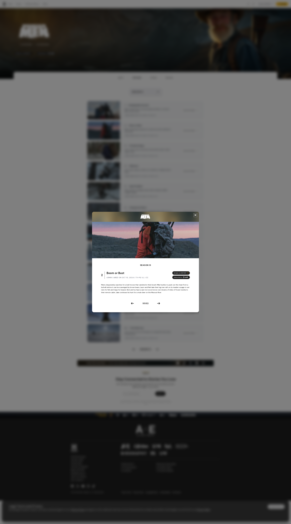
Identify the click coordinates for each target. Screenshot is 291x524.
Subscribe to (178, 277)
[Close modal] (195, 215)
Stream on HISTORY (180, 273)
